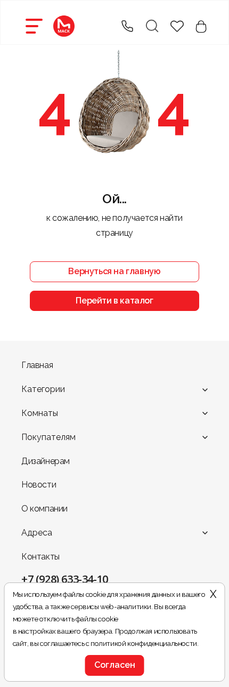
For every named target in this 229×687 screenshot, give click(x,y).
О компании (44, 509)
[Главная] (64, 26)
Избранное (177, 26)
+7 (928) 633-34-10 (64, 579)
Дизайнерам (45, 461)
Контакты (40, 557)
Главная (37, 365)
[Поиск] (152, 26)
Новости (38, 485)
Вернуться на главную (114, 271)
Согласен (114, 665)
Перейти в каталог (114, 300)
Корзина (201, 26)
